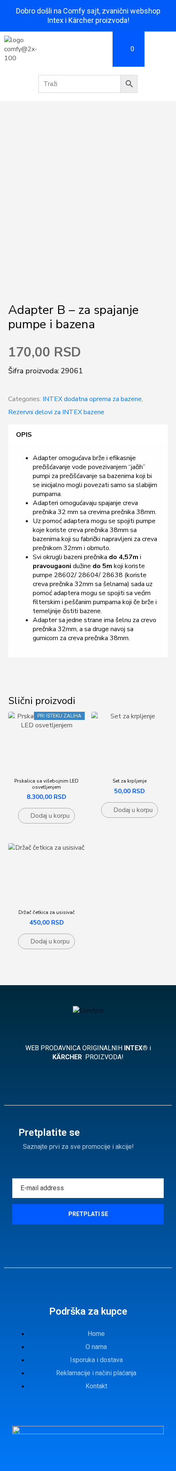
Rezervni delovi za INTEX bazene (56, 412)
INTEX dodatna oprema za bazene (92, 399)
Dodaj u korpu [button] (50, 815)
